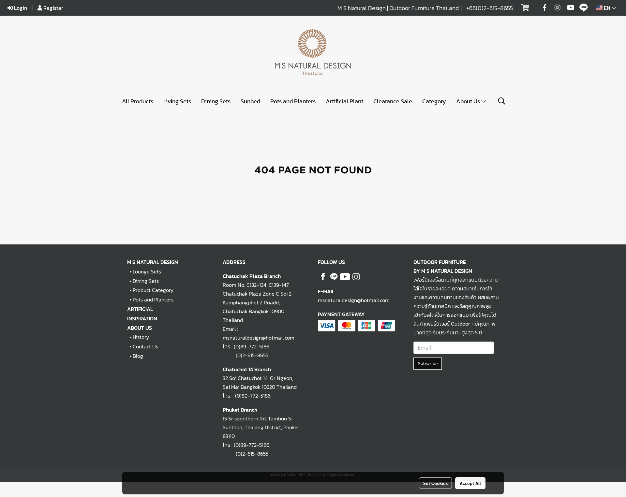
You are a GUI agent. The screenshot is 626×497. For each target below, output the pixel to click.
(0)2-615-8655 (245, 355)
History (141, 337)
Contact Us (145, 346)
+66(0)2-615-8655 (489, 8)
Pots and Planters (293, 101)
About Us (468, 101)
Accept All (470, 483)
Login (20, 8)
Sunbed (250, 101)
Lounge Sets (147, 271)
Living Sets (177, 101)
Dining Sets (216, 101)
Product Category (153, 290)
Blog (138, 356)
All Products (137, 101)
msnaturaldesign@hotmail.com (354, 300)
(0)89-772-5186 (251, 346)
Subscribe (428, 363)
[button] (502, 101)
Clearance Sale (392, 101)
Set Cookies (435, 483)
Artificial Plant (344, 101)
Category (434, 101)
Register (52, 8)
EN (607, 8)
